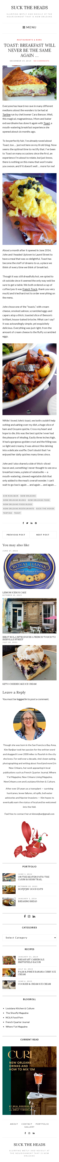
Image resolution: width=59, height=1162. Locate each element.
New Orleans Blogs (14, 500)
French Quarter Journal (18, 1022)
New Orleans (28, 496)
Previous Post (16, 535)
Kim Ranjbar (10, 496)
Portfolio (42, 1124)
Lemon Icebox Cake (14, 592)
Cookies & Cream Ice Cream (34, 984)
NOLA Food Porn (14, 1017)
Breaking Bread (27, 901)
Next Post (42, 535)
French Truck (29, 289)
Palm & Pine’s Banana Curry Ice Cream (37, 973)
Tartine (6, 114)
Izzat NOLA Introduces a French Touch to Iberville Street (29, 638)
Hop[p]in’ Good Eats (30, 889)
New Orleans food (39, 500)
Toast (46, 123)
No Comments (41, 61)
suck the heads (29, 7)
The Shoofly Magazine (17, 1013)
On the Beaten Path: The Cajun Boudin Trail (33, 878)
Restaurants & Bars (29, 40)
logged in (22, 699)
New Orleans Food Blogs (17, 504)
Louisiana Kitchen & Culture (20, 1008)
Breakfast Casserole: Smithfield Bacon (31, 961)
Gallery (29, 1127)
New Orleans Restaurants (18, 509)
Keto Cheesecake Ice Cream (19, 684)
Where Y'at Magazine (17, 1026)
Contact (26, 1124)
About (14, 1124)
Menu (30, 27)
